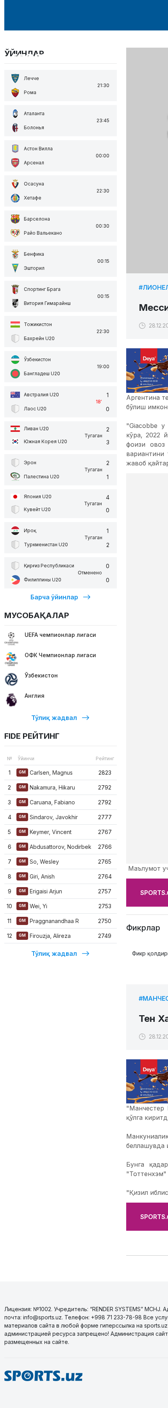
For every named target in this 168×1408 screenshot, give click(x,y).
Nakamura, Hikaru (47, 787)
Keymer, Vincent (45, 832)
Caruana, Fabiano (47, 802)
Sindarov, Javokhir (48, 817)
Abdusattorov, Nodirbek (55, 846)
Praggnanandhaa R (49, 921)
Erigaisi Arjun (40, 891)
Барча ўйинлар (54, 597)
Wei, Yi (33, 906)
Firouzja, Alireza (45, 935)
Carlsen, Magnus (46, 772)
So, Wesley (39, 861)
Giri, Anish (37, 876)
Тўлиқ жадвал (54, 718)
